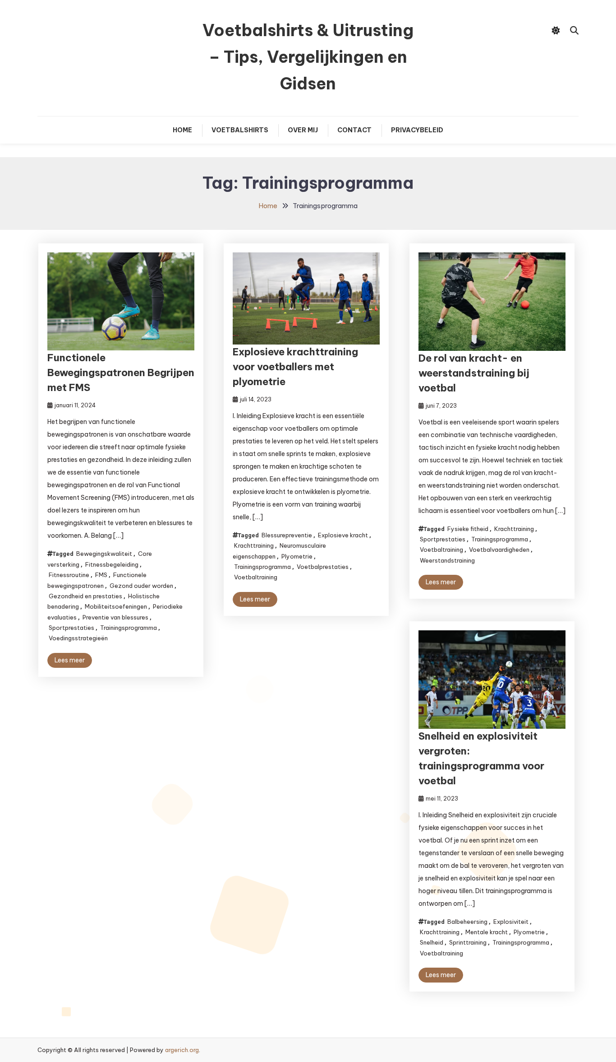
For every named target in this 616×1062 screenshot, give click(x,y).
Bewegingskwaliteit (104, 553)
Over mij (303, 130)
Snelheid (431, 942)
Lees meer (70, 660)
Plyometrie (297, 556)
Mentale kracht (486, 932)
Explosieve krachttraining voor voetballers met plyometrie (295, 366)
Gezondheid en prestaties (85, 596)
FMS (101, 574)
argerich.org (182, 1049)
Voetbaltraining (255, 577)
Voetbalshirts (239, 130)
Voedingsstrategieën (78, 638)
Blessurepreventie (287, 535)
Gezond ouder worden (141, 585)
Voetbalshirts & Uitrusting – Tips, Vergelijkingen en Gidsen (308, 57)
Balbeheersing (467, 921)
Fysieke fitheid (467, 528)
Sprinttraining (468, 942)
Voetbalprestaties (323, 566)
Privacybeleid (417, 130)
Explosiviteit (511, 921)
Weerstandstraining (447, 560)
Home (182, 130)
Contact (354, 130)
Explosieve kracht (343, 535)
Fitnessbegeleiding (111, 564)
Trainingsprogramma (128, 627)
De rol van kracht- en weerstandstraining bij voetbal (473, 373)
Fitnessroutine (69, 574)
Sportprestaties (71, 627)
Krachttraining (254, 545)
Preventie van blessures (115, 617)
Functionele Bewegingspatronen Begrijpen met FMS (120, 372)
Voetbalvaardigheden (499, 549)
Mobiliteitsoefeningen (116, 606)
